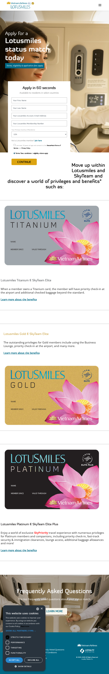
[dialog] (24, 638)
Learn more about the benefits (19, 299)
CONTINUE (24, 162)
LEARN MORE (54, 611)
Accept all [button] (14, 660)
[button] (24, 630)
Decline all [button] (33, 660)
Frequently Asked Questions (52, 649)
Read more (25, 626)
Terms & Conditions (48, 652)
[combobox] (37, 608)
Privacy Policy (26, 148)
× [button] (41, 609)
